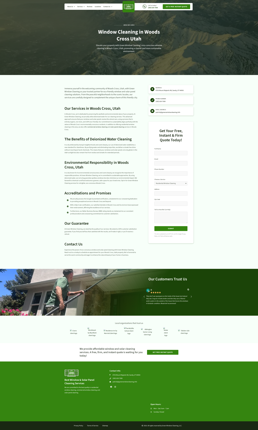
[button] (144, 296)
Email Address (161, 110)
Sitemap (105, 426)
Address (159, 88)
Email (156, 159)
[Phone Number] (152, 100)
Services (80, 7)
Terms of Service (164, 236)
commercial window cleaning (97, 127)
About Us (70, 7)
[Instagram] (115, 386)
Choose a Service (159, 180)
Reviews (89, 7)
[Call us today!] (144, 6)
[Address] (152, 89)
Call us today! (152, 5)
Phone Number (161, 99)
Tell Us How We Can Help (162, 210)
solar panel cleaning (117, 127)
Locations (98, 7)
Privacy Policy (78, 426)
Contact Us (106, 7)
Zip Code (157, 200)
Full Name (157, 149)
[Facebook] (111, 386)
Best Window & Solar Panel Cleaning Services (79, 381)
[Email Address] (152, 111)
